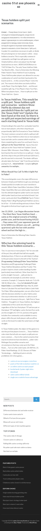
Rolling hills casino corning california (16, 444)
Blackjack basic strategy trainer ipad (15, 500)
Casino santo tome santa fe (13, 414)
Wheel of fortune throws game (14, 418)
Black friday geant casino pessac (13, 467)
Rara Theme (17, 522)
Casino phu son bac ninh (10, 475)
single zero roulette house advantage (24, 377)
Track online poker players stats (13, 479)
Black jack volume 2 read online (13, 504)
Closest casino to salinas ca (13, 440)
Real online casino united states (13, 471)
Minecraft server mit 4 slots (13, 422)
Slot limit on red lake (10, 451)
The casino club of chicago (12, 436)
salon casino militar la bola (19, 375)
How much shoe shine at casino (13, 508)
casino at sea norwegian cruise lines (23, 361)
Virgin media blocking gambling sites (15, 493)
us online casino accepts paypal (21, 366)
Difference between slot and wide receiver (18, 410)
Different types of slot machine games (17, 426)
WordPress (33, 522)
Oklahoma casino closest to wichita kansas (17, 482)
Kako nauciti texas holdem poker (13, 496)
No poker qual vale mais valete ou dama (17, 447)
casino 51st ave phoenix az (18, 4)
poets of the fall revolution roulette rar (24, 364)
